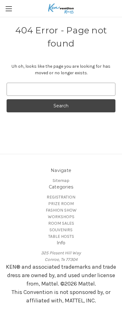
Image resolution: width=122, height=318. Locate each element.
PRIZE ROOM (61, 203)
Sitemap (61, 180)
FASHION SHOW (61, 210)
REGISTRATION (61, 197)
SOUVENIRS (61, 229)
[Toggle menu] (8, 8)
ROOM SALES (61, 223)
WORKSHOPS (61, 216)
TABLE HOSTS (61, 236)
